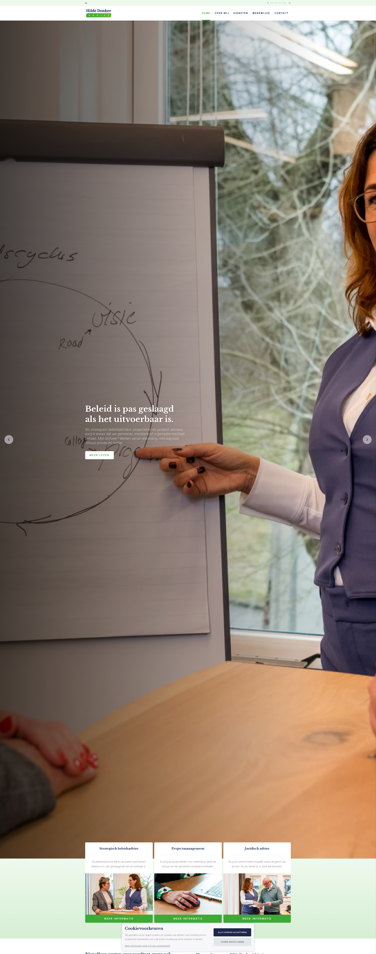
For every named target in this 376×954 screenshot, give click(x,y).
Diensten (241, 13)
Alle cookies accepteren (232, 932)
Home (206, 13)
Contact (282, 13)
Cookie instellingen (232, 942)
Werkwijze (261, 13)
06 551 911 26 (278, 3)
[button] (367, 439)
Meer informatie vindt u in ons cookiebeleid (147, 945)
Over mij (222, 13)
